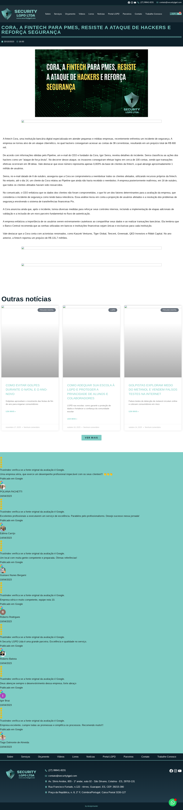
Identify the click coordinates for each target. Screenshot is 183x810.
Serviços (58, 14)
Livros (91, 14)
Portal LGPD (113, 14)
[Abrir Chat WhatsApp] (173, 802)
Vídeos (82, 14)
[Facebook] (129, 2)
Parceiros (127, 14)
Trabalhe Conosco (153, 14)
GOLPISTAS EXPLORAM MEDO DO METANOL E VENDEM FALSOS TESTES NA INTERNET (153, 390)
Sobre (48, 14)
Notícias (101, 14)
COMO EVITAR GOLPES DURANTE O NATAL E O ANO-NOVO (26, 390)
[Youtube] (135, 2)
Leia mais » (11, 411)
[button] (91, 437)
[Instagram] (132, 2)
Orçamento (70, 14)
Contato (138, 14)
